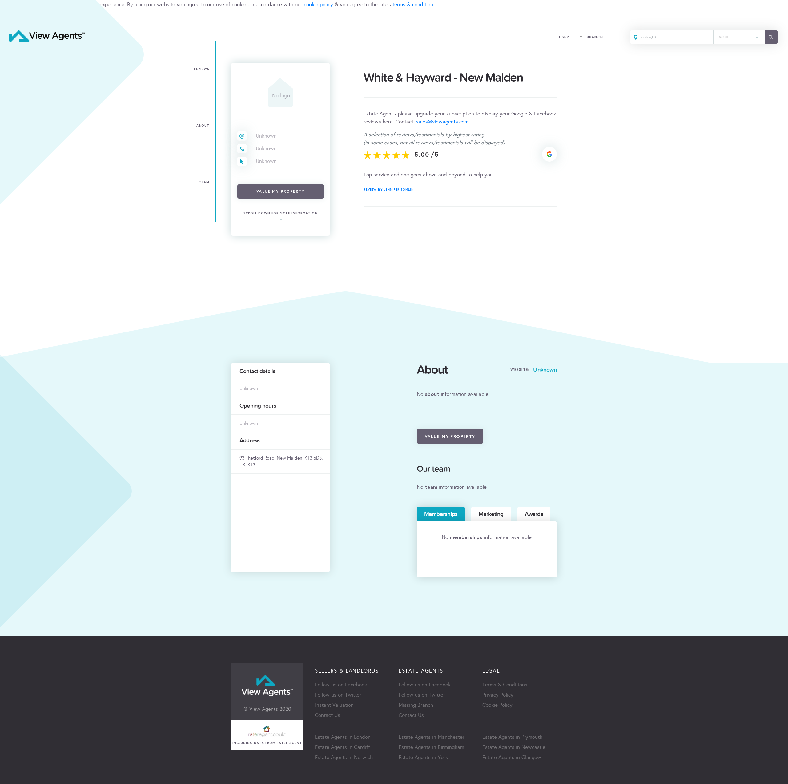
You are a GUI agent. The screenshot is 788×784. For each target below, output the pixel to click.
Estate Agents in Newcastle (513, 747)
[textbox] (739, 35)
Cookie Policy (497, 705)
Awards (534, 514)
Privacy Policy (497, 695)
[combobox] (739, 37)
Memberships (441, 514)
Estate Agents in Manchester (431, 737)
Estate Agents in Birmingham (431, 747)
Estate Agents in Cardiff (342, 747)
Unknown (266, 136)
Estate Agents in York (423, 757)
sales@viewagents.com (442, 122)
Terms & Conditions (504, 684)
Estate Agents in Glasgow (511, 757)
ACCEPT (11, 18)
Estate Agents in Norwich (344, 757)
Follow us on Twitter (338, 695)
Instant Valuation (334, 705)
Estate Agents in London (343, 737)
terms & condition (412, 4)
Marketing (491, 514)
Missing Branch (416, 705)
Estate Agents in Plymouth (512, 737)
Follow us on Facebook (341, 684)
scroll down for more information (280, 213)
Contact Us (327, 715)
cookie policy (318, 4)
